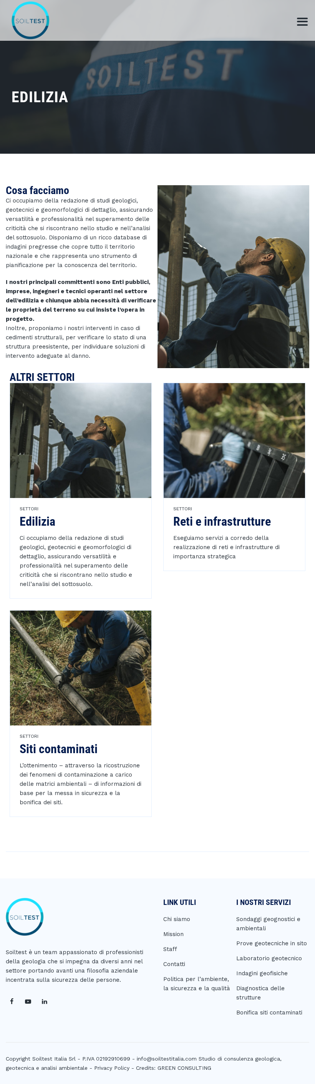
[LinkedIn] (44, 1002)
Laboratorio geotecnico (269, 958)
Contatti (174, 964)
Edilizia (37, 521)
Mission (173, 934)
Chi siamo (176, 919)
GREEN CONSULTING (184, 1068)
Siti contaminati (59, 749)
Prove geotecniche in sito (271, 943)
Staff (170, 949)
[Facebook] (11, 1002)
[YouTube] (28, 1002)
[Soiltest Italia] (31, 20)
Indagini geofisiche (262, 973)
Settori (29, 508)
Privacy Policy (111, 1068)
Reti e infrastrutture (222, 521)
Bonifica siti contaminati (269, 1012)
